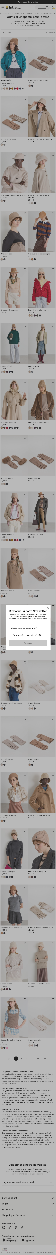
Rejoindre (28, 643)
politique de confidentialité (30, 635)
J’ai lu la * (27, 635)
